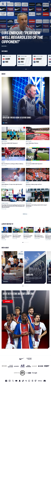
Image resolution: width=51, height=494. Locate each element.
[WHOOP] (34, 366)
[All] (22, 366)
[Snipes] (46, 366)
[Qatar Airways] (29, 359)
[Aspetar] (16, 372)
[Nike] (21, 359)
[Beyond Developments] (4, 366)
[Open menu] (49, 2)
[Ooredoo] (16, 366)
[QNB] (40, 366)
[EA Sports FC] (22, 372)
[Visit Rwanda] (28, 366)
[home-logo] (5, 2)
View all (25, 214)
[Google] (34, 372)
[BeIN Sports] (28, 372)
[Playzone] (8, 301)
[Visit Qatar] (10, 366)
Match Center (21, 64)
